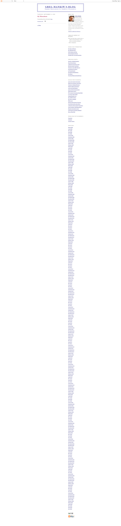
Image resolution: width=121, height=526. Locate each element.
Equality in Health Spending (73, 61)
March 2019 (70, 375)
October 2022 (70, 442)
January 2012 (70, 238)
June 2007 (70, 151)
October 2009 (70, 195)
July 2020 (70, 400)
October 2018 (70, 367)
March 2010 (70, 203)
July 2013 (70, 267)
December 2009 (71, 199)
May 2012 (70, 245)
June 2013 (70, 265)
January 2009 (70, 181)
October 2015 (70, 310)
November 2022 (71, 443)
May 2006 (70, 130)
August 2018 (70, 364)
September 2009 (71, 194)
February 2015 (71, 297)
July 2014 (70, 286)
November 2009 (71, 197)
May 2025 (70, 488)
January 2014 (70, 277)
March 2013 (70, 261)
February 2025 (71, 483)
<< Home (39, 25)
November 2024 (71, 478)
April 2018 (70, 358)
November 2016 (71, 331)
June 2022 (70, 435)
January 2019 (70, 372)
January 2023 (70, 447)
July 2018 (70, 362)
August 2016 (70, 326)
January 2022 (70, 429)
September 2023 (71, 459)
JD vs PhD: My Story (72, 97)
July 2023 (70, 456)
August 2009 (70, 192)
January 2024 (70, 464)
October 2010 (70, 215)
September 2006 (71, 137)
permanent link (40, 21)
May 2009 (70, 187)
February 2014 (71, 278)
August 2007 (70, 154)
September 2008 (71, 175)
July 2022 (70, 437)
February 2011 (71, 221)
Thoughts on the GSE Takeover (74, 67)
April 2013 (70, 262)
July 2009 (70, 191)
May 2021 (70, 416)
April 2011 (70, 224)
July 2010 (70, 210)
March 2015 (70, 299)
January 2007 (70, 143)
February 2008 (71, 164)
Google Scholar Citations (73, 53)
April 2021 (70, 415)
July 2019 (70, 381)
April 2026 (70, 504)
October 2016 (70, 329)
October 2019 (70, 386)
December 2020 (71, 408)
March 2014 (70, 280)
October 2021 (70, 424)
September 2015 (71, 308)
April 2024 (70, 469)
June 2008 (70, 170)
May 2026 (70, 505)
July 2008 (70, 172)
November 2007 (71, 159)
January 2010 (70, 200)
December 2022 (71, 445)
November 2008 (71, 178)
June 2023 (70, 455)
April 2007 (70, 148)
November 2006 (71, 140)
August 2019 (70, 383)
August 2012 (70, 249)
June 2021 (70, 418)
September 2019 (71, 385)
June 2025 (70, 490)
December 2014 (71, 294)
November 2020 (71, 407)
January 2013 (70, 257)
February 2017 (71, 335)
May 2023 (70, 453)
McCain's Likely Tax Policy (73, 66)
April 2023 (70, 451)
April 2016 (70, 319)
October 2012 (70, 253)
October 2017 (70, 348)
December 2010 (71, 218)
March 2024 (70, 467)
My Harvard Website (72, 48)
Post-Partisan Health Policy (73, 72)
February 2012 (71, 240)
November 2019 (71, 388)
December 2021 (71, 428)
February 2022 (71, 431)
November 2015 (71, 311)
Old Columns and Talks (72, 52)
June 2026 (70, 507)
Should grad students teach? (73, 108)
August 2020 (70, 402)
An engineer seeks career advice (74, 104)
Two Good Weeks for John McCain (74, 75)
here (51, 19)
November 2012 (71, 254)
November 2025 (71, 496)
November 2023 (71, 461)
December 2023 (71, 463)
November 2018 (71, 369)
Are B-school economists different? (75, 110)
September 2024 (71, 475)
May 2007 (70, 149)
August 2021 (70, 421)
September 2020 (71, 404)
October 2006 (70, 138)
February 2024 (71, 466)
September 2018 (71, 366)
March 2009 (70, 184)
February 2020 (71, 393)
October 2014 (70, 291)
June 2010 (70, 208)
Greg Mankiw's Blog (60, 6)
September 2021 (71, 423)
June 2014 (70, 284)
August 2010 (70, 211)
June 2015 (70, 304)
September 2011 (71, 232)
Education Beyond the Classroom (74, 102)
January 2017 (70, 334)
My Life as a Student (72, 99)
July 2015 (70, 305)
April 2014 (70, 281)
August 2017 (70, 345)
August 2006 (70, 135)
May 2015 (70, 302)
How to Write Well (71, 112)
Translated (70, 118)
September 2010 (71, 213)
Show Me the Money (72, 63)
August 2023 (70, 458)
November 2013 (71, 273)
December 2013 (71, 275)
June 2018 (70, 361)
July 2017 (70, 343)
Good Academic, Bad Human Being (75, 107)
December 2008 (71, 180)
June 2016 (70, 323)
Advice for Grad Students (73, 88)
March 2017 (70, 337)
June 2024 (70, 470)
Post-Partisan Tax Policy (72, 69)
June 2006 (70, 132)
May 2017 (70, 340)
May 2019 (70, 378)
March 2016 (70, 318)
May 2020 (70, 397)
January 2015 (70, 296)
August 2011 (70, 230)
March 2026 (70, 502)
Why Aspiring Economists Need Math (75, 93)
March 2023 (70, 450)
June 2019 (70, 380)
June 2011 (70, 227)
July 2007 (70, 152)
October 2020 (70, 405)
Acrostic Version (71, 121)
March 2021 (70, 413)
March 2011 (70, 222)
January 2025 (70, 482)
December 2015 (71, 313)
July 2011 (70, 229)
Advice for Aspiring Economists (74, 81)
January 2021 (70, 410)
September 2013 (71, 270)
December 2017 (71, 351)
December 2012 (71, 256)
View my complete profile (74, 31)
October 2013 (70, 272)
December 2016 (71, 332)
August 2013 (70, 269)
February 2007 (71, 145)
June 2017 (70, 342)
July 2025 (70, 491)
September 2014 (71, 289)
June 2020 (70, 399)
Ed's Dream (70, 74)
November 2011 (71, 235)
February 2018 (71, 354)
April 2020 (70, 396)
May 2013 (70, 264)
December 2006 (71, 141)
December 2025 (71, 497)
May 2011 (70, 226)
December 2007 (71, 160)
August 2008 (70, 173)
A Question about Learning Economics (75, 105)
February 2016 (71, 316)
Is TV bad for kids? (71, 70)
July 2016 (70, 324)
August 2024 (70, 474)
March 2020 (70, 394)
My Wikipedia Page (72, 50)
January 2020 (70, 391)
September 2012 (71, 251)
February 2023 (71, 448)
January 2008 (70, 162)
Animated (70, 119)
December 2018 (71, 370)
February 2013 (71, 259)
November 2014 (71, 292)
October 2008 (70, 176)
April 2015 (70, 300)
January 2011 (70, 219)
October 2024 (70, 477)
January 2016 (70, 315)
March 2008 (70, 165)
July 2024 (70, 472)
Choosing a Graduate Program (74, 85)
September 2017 (71, 346)
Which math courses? (72, 91)
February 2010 (71, 202)
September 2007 (71, 156)
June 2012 (70, 246)
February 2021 (71, 412)
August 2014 (70, 288)
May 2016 (70, 321)
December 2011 (71, 237)
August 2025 (70, 493)
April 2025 (70, 486)
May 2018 (70, 359)
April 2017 (70, 338)
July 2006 (70, 133)
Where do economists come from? (74, 83)
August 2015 (70, 307)
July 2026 (70, 509)
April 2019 (70, 377)
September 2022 (71, 440)
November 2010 (71, 216)
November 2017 (71, 350)
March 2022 (70, 432)
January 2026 (70, 499)
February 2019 (71, 373)
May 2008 (70, 168)
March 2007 (70, 146)
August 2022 (70, 439)
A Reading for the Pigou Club (73, 64)
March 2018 (70, 356)
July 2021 (70, 420)
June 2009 (70, 189)
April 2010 (70, 205)
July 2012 (70, 248)
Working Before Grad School (73, 86)
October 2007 (70, 157)
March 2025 (70, 485)
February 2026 (71, 501)
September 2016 (71, 327)
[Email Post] (45, 21)
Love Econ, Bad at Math (72, 94)
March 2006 (70, 127)
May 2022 (70, 434)
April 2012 (70, 243)
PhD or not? (70, 100)
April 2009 (70, 186)
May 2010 (70, 207)
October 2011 (70, 234)
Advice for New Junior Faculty (74, 89)
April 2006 (70, 129)
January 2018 (70, 353)
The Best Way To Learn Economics (74, 55)
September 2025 (71, 494)
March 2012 (70, 241)
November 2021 (71, 426)
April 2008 (70, 167)
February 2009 (71, 183)
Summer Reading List (72, 96)
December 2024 (71, 480)
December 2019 (71, 389)
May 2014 (70, 283)
